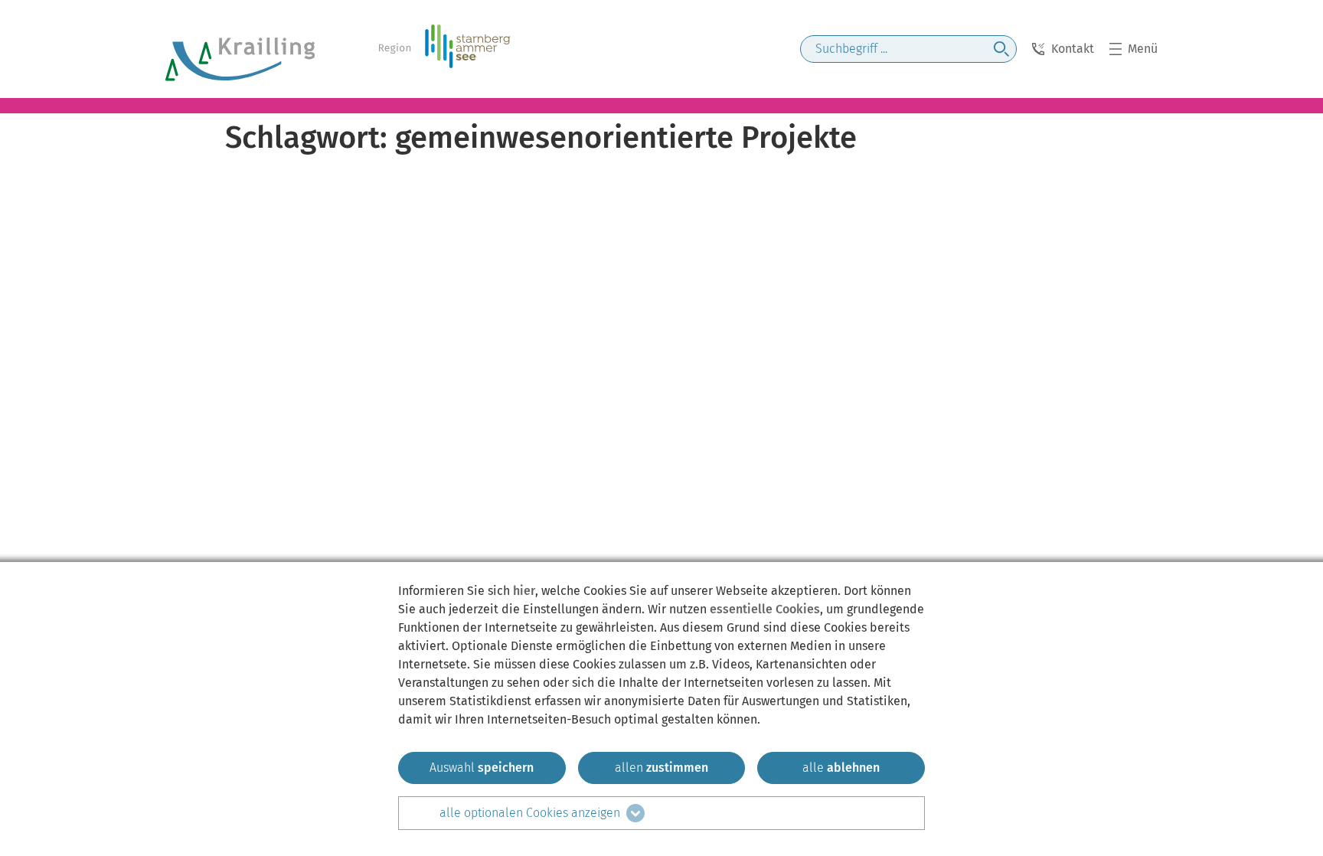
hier (524, 590)
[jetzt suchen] (1001, 49)
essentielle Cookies (765, 609)
